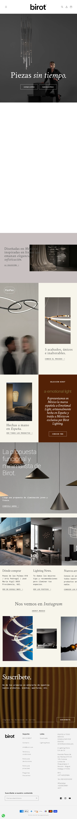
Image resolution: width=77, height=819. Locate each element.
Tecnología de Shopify (43, 815)
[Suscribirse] (36, 798)
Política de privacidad (26, 767)
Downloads (44, 738)
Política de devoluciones (27, 760)
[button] (6, 7)
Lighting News (45, 743)
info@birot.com (28, 747)
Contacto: (26, 743)
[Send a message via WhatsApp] (3, 815)
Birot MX (35, 815)
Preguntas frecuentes (26, 774)
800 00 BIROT (27, 738)
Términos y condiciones (27, 753)
